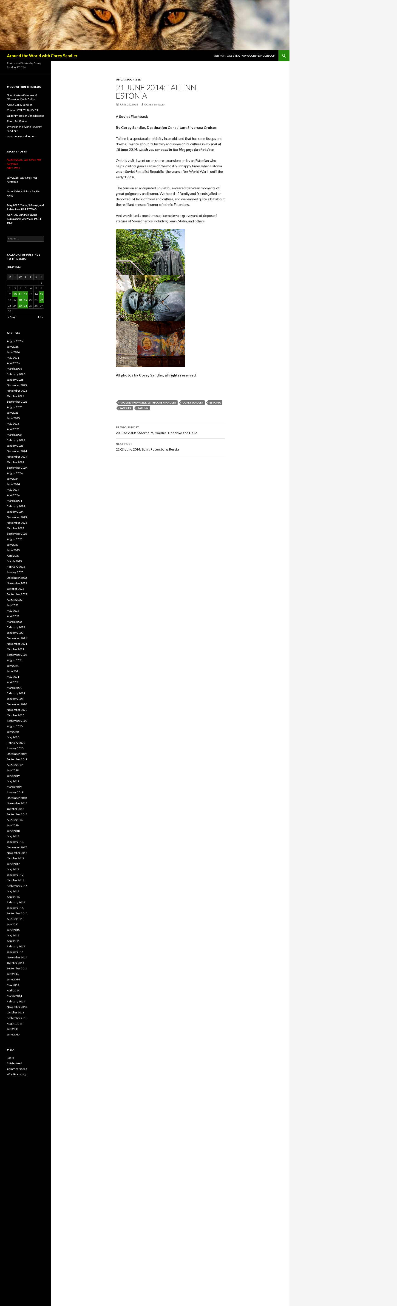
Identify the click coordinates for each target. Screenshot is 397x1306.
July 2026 (13, 346)
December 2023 (17, 517)
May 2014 (13, 985)
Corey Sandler (154, 104)
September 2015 (17, 913)
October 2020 (15, 715)
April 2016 (13, 897)
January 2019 (15, 792)
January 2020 (15, 748)
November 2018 (17, 803)
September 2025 (17, 401)
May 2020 (13, 737)
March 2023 (14, 561)
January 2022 (15, 632)
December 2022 (17, 577)
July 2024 (13, 478)
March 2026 (14, 368)
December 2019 (17, 753)
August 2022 (15, 599)
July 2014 (13, 974)
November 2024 (17, 456)
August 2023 (15, 539)
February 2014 (16, 1001)
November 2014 (17, 957)
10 (15, 294)
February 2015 (16, 946)
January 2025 (15, 445)
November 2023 (17, 522)
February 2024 (16, 506)
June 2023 (13, 550)
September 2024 (17, 467)
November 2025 (17, 390)
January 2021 (15, 698)
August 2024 (15, 473)
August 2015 (15, 919)
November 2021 (17, 643)
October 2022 (15, 588)
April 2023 (13, 555)
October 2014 (15, 963)
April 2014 (13, 990)
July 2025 (13, 412)
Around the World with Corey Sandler (42, 55)
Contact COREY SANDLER (22, 110)
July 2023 (13, 544)
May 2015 (13, 935)
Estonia (215, 402)
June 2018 (13, 831)
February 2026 (16, 374)
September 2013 (17, 1018)
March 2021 (14, 687)
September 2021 (17, 654)
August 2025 (15, 407)
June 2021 (13, 671)
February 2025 (16, 440)
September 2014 (17, 968)
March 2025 (14, 434)
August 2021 (15, 660)
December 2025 (17, 385)
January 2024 (15, 511)
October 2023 (15, 528)
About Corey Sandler (19, 104)
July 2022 (13, 605)
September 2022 (17, 594)
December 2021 (17, 638)
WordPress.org (16, 1074)
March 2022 (14, 621)
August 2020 (15, 726)
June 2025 (13, 418)
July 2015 (13, 924)
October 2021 (15, 649)
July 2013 (13, 1029)
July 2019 (13, 770)
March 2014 (14, 996)
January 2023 (15, 572)
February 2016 (16, 902)
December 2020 (17, 704)
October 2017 (15, 858)
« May (11, 317)
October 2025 (15, 396)
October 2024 (15, 462)
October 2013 (15, 1012)
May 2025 (13, 423)
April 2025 (13, 429)
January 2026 (15, 379)
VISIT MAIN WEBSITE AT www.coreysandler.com (244, 55)
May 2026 (13, 357)
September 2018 (17, 814)
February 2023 (16, 566)
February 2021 (16, 693)
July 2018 (13, 825)
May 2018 (13, 836)
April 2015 (13, 941)
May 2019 (13, 781)
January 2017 (15, 875)
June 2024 (13, 484)
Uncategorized (128, 79)
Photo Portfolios (17, 121)
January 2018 (15, 842)
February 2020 (16, 742)
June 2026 (13, 352)
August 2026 (15, 341)
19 (25, 300)
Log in (10, 1058)
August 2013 (15, 1023)
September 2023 (17, 533)
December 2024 (17, 451)
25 (20, 305)
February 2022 (16, 627)
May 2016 (13, 891)
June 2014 (13, 979)
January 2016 (15, 908)
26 (25, 305)
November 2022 (17, 583)
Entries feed (14, 1063)
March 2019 (14, 787)
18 (20, 300)
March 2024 (14, 500)
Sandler (125, 408)
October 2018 (15, 809)
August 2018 (15, 820)
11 (20, 294)
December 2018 (17, 798)
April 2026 (13, 363)
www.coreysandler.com (21, 136)
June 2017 (13, 864)
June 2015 (13, 930)
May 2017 (13, 869)
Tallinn (143, 408)
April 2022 (13, 616)
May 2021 (13, 676)
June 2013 (13, 1034)
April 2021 (13, 682)
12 (25, 294)
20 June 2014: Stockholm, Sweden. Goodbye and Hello (156, 430)
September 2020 (17, 720)
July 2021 (13, 665)
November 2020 (17, 709)
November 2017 (17, 853)
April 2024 (13, 495)
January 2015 (15, 952)
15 (41, 294)
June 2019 (13, 776)
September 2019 (17, 759)
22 (41, 300)
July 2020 (13, 731)
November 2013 (17, 1007)
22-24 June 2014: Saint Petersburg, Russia (147, 446)
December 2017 (17, 847)
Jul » (40, 317)
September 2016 (17, 886)
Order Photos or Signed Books (25, 115)
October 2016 (15, 880)
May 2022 (13, 610)
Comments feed (17, 1069)
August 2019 (15, 764)
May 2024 (13, 489)
